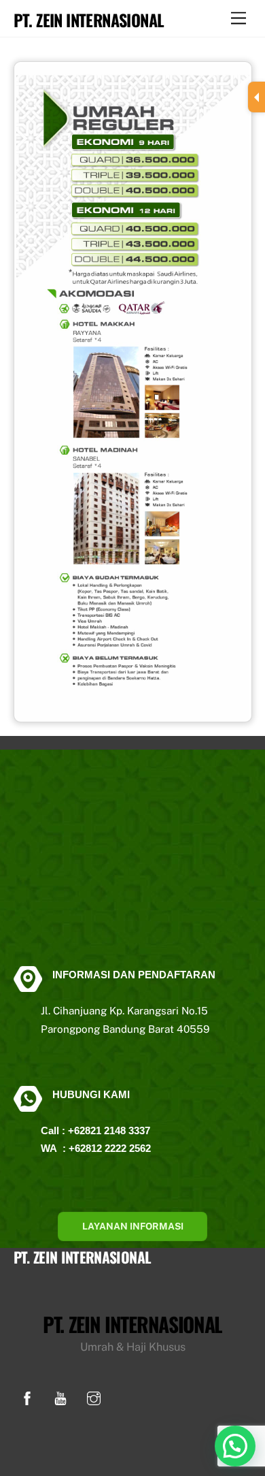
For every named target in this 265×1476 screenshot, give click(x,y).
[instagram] (93, 1396)
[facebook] (27, 1396)
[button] (235, 1446)
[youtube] (60, 1396)
